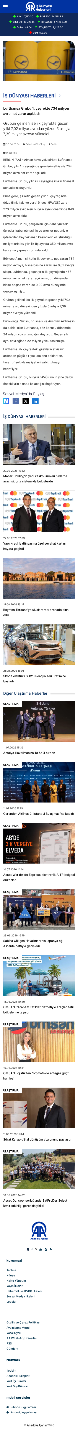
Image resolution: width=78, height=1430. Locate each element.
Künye (10, 1275)
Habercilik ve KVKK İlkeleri (24, 1291)
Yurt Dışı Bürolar (17, 1386)
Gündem (12, 1348)
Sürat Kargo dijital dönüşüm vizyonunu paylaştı (36, 1139)
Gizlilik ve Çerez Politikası (23, 1322)
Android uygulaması (24, 1412)
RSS (9, 1343)
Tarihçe (11, 1270)
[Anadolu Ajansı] (39, 1230)
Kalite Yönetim (16, 1280)
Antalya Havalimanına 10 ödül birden (29, 753)
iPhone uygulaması (23, 1407)
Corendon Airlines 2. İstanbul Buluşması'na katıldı (38, 813)
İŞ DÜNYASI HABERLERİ (30, 95)
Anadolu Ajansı (37, 1425)
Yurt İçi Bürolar (16, 1381)
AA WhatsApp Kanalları (21, 1338)
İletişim (11, 1370)
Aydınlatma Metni (17, 1327)
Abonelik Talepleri (18, 1375)
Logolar (11, 1301)
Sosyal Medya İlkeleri (20, 1296)
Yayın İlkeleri (14, 1286)
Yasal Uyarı (13, 1333)
